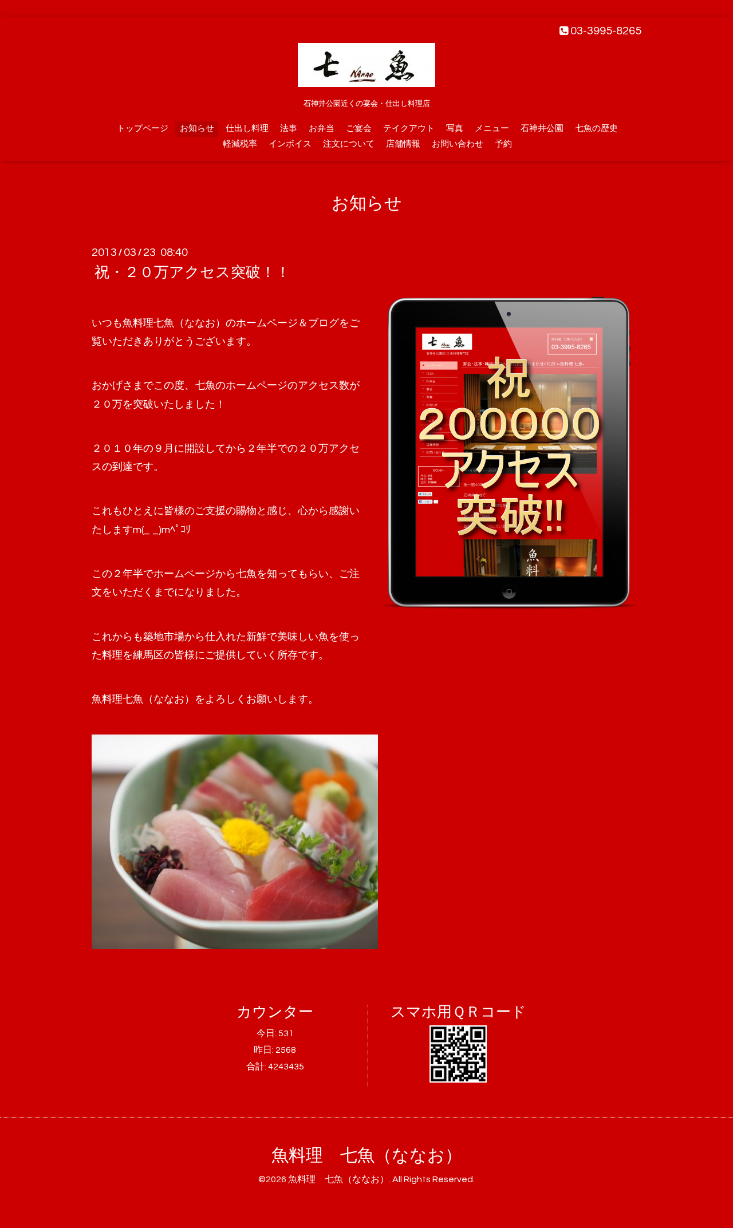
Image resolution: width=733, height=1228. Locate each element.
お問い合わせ (457, 144)
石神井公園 (542, 128)
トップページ (142, 128)
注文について (349, 144)
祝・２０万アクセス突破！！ (192, 272)
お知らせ (197, 128)
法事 (288, 128)
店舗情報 (403, 144)
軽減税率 (240, 144)
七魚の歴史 (596, 128)
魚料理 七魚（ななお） (366, 1155)
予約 (503, 144)
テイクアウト (409, 128)
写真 (454, 128)
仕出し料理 (247, 128)
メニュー (492, 128)
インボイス (290, 144)
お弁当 (321, 128)
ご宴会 (359, 128)
